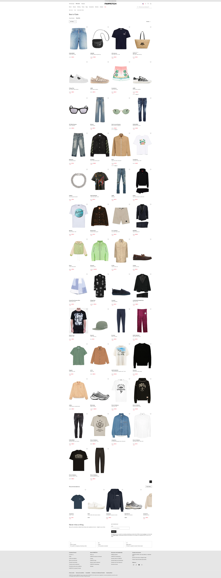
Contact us (71, 554)
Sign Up (113, 531)
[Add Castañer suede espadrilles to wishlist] (129, 274)
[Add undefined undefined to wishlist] (85, 490)
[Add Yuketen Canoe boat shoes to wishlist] (150, 239)
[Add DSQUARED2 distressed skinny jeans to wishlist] (150, 98)
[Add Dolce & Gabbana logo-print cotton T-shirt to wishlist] (108, 414)
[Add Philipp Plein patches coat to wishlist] (108, 274)
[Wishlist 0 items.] (148, 3)
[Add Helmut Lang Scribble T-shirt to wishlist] (87, 309)
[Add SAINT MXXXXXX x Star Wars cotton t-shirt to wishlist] (108, 169)
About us (92, 554)
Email (112, 526)
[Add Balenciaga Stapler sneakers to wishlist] (108, 379)
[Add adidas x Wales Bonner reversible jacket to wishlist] (87, 379)
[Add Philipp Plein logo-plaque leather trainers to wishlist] (87, 62)
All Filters (72, 21)
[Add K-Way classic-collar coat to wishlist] (129, 239)
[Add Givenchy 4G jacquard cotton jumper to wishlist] (150, 344)
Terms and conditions (80, 572)
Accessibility (88, 572)
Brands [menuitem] (74, 6)
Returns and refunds (73, 560)
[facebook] (139, 565)
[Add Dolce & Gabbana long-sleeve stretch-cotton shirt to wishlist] (150, 414)
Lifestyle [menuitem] (101, 6)
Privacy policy (71, 572)
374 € (116, 129)
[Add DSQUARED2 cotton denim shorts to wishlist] (87, 27)
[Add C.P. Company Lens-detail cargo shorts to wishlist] (129, 204)
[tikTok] (136, 565)
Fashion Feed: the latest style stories (139, 559)
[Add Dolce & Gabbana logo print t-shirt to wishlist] (129, 379)
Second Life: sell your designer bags (139, 557)
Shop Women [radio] (72, 18)
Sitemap (91, 566)
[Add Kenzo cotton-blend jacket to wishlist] (87, 239)
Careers (91, 558)
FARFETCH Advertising (94, 564)
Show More (148, 486)
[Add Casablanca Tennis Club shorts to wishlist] (129, 62)
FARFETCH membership (116, 556)
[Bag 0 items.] (150, 3)
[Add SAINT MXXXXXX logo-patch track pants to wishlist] (150, 309)
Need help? (128, 544)
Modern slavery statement (95, 562)
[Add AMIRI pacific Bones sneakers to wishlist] (108, 62)
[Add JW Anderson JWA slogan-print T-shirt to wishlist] (129, 27)
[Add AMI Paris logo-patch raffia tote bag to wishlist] (150, 27)
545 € (116, 165)
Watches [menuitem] (96, 6)
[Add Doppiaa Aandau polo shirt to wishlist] (87, 344)
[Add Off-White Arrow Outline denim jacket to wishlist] (108, 133)
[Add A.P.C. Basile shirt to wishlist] (108, 344)
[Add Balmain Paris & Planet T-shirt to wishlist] (87, 204)
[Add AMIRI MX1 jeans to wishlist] (129, 169)
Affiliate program (114, 554)
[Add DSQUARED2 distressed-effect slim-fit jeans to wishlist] (87, 414)
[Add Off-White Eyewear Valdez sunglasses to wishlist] (87, 98)
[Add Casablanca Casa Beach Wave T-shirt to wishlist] (150, 133)
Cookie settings (109, 572)
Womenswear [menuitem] (71, 3)
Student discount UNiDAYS (116, 558)
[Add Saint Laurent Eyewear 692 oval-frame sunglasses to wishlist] (129, 98)
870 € (137, 94)
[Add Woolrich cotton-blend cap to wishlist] (108, 309)
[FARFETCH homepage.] (110, 3)
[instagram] (133, 565)
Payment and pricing (73, 562)
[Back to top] (150, 481)
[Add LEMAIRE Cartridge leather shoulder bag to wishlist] (108, 27)
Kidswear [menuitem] (83, 3)
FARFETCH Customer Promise (75, 568)
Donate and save (114, 564)
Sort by (147, 21)
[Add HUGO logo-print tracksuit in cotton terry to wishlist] (150, 169)
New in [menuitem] (70, 6)
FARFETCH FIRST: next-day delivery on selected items (141, 555)
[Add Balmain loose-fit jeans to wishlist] (108, 98)
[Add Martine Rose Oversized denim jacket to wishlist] (108, 204)
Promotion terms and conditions (75, 566)
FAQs (99, 544)
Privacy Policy (115, 535)
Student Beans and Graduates (117, 560)
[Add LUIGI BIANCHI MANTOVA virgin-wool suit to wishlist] (150, 274)
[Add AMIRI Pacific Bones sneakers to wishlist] (150, 62)
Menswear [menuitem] (78, 3)
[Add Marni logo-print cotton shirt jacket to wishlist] (129, 133)
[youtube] (142, 565)
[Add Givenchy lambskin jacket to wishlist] (108, 239)
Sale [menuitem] (105, 6)
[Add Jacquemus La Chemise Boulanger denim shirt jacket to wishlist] (129, 414)
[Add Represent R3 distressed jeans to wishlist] (87, 133)
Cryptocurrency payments (74, 564)
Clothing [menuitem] (78, 6)
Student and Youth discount (116, 562)
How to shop (73, 544)
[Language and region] (143, 3)
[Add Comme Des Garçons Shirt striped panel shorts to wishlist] (87, 274)
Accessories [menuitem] (91, 6)
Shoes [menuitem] (83, 6)
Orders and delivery (73, 558)
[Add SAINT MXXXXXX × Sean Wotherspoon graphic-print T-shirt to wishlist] (129, 344)
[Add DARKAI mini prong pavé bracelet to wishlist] (87, 169)
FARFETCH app (93, 560)
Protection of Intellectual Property (98, 572)
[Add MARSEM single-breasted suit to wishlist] (150, 204)
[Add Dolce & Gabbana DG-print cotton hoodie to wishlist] (150, 379)
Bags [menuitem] (87, 6)
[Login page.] (145, 3)
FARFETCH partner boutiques (96, 556)
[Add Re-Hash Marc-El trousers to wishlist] (129, 309)
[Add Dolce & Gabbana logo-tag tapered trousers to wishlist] (108, 449)
